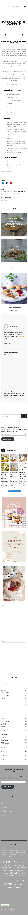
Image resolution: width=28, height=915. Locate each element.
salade (12, 875)
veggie (3, 742)
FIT (11, 856)
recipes (5, 875)
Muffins (11, 867)
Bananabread (14, 850)
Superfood (4, 755)
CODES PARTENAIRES (7, 834)
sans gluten (8, 878)
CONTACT (3, 827)
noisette (24, 867)
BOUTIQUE (4, 815)
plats (21, 218)
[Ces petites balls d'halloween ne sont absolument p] (14, 476)
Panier (3, 819)
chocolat (13, 854)
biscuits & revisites (5, 692)
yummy (18, 887)
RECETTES (4, 807)
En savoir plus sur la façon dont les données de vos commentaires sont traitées (14, 395)
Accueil (3, 803)
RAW (23, 873)
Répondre (7, 343)
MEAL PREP (4, 867)
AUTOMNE (5, 850)
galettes (17, 858)
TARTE (13, 881)
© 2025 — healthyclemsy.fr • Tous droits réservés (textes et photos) (11, 908)
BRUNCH (12, 852)
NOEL (18, 867)
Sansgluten (20, 875)
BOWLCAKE (22, 850)
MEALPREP (22, 865)
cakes (5, 854)
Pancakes (3, 723)
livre (15, 865)
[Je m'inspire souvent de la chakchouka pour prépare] (14, 484)
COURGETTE (21, 854)
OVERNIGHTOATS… (6, 191)
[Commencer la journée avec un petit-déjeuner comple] (23, 458)
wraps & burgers (5, 743)
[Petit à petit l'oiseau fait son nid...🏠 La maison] (14, 467)
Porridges (20, 17)
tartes (2, 700)
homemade (8, 865)
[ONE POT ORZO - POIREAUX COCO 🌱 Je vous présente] (5, 467)
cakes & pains (4, 734)
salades (18, 246)
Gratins (3, 708)
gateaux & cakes (5, 695)
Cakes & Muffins (5, 720)
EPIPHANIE (5, 856)
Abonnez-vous (7, 439)
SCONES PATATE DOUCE (14, 307)
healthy (9, 862)
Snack (3, 751)
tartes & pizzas (4, 740)
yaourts (10, 887)
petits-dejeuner (13, 17)
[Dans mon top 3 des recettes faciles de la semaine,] (5, 458)
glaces (3, 698)
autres (3, 690)
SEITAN (21, 877)
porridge (14, 208)
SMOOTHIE (6, 881)
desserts (4, 688)
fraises (10, 858)
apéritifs (4, 684)
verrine (16, 884)
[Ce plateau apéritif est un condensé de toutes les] (5, 476)
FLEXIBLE (16, 856)
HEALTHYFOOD (20, 862)
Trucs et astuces (6, 759)
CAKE (24, 852)
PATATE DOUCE (5, 873)
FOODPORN (22, 856)
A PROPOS (4, 823)
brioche (5, 852)
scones (16, 878)
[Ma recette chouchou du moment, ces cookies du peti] (23, 484)
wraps (21, 884)
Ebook (3, 704)
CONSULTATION (5, 830)
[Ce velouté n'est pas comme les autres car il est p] (5, 484)
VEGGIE (8, 884)
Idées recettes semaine (8, 711)
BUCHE (18, 852)
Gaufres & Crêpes (5, 721)
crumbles (3, 693)
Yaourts (3, 726)
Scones (3, 747)
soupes (3, 739)
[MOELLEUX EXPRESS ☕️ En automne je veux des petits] (23, 476)
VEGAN (21, 881)
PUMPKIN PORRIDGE (19, 191)
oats (11, 870)
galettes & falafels (14, 218)
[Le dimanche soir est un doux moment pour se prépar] (23, 467)
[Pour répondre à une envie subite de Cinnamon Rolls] (14, 458)
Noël (6, 870)
